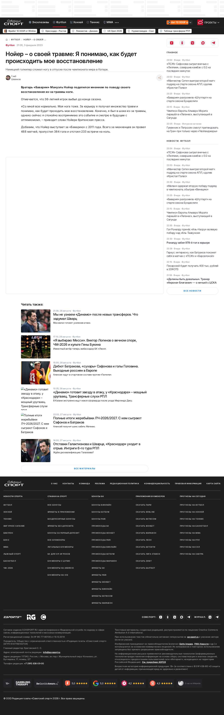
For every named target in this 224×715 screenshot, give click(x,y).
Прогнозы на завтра (192, 554)
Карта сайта (213, 483)
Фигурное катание (14, 526)
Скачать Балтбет (145, 568)
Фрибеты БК (98, 568)
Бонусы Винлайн (101, 505)
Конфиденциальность (157, 483)
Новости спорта (13, 496)
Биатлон (8, 533)
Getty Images (186, 644)
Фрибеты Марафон (102, 603)
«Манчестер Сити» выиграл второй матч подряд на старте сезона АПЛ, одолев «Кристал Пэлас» (191, 84)
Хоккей (8, 512)
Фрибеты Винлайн (102, 589)
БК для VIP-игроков (59, 554)
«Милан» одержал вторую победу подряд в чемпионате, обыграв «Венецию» (192, 187)
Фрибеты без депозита (61, 526)
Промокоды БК (100, 526)
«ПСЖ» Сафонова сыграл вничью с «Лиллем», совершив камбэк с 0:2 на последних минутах (189, 67)
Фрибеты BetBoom (102, 596)
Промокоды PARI (101, 540)
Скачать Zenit (144, 561)
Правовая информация (188, 483)
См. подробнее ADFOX (154, 662)
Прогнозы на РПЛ (190, 540)
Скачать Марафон (146, 533)
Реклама (100, 483)
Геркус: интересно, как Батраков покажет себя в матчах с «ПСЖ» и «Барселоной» (191, 254)
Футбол (10, 45)
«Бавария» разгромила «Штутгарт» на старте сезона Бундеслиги (189, 99)
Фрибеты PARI (99, 575)
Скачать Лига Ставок (148, 554)
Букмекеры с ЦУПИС (59, 561)
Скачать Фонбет (145, 526)
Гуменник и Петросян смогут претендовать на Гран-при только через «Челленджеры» (192, 129)
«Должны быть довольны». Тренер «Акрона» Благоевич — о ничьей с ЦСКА (192, 280)
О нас (54, 483)
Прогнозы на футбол (192, 505)
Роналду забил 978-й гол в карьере (188, 242)
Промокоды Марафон (104, 561)
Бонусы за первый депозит (63, 533)
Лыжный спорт (12, 554)
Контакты (68, 483)
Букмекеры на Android (61, 568)
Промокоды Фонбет (103, 533)
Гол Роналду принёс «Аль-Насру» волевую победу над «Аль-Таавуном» (192, 231)
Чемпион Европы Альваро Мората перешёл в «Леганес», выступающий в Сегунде (189, 114)
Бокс (6, 540)
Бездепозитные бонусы (61, 519)
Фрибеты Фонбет (101, 582)
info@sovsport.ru (51, 652)
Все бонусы (54, 505)
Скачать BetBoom (146, 519)
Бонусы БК (98, 496)
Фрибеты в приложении (61, 512)
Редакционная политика (124, 483)
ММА (6, 547)
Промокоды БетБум (103, 554)
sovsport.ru (192, 636)
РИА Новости (201, 644)
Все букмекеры (56, 540)
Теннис (8, 519)
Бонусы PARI (99, 519)
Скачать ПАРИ (143, 505)
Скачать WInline (145, 512)
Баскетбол (10, 561)
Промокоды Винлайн (104, 547)
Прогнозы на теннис (192, 519)
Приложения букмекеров (150, 496)
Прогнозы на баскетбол (194, 526)
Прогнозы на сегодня (192, 496)
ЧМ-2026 (8, 568)
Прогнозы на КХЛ (190, 547)
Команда (84, 483)
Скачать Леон (144, 540)
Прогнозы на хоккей (192, 512)
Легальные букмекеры (61, 547)
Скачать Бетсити (145, 547)
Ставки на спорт (57, 496)
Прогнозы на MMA (190, 533)
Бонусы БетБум (101, 512)
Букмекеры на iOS (58, 575)
